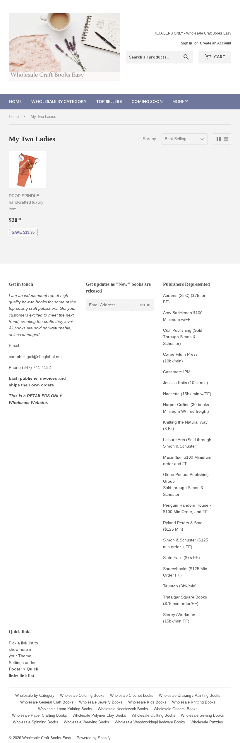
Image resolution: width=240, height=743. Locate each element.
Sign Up (143, 305)
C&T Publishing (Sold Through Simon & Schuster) (182, 337)
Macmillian (173, 457)
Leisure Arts (174, 439)
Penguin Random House (185, 505)
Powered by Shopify (94, 738)
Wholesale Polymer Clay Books (99, 715)
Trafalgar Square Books (185, 597)
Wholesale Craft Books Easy (46, 738)
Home (15, 101)
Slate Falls (172, 557)
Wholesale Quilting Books (153, 715)
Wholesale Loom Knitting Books (65, 709)
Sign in (186, 43)
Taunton (170, 586)
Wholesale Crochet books (131, 695)
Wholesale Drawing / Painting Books (189, 695)
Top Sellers (109, 101)
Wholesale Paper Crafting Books (39, 715)
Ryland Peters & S (180, 522)
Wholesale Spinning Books (35, 722)
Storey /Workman (179, 614)
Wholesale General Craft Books (46, 702)
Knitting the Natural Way (185, 422)
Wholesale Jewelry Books (101, 702)
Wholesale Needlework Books (123, 709)
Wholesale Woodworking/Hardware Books (150, 722)
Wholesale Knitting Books (194, 702)
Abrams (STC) (176, 295)
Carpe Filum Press (180, 354)
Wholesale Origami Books (176, 709)
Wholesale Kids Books (147, 702)
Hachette (171, 393)
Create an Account (215, 43)
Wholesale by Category (58, 101)
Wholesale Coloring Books (82, 695)
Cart (219, 56)
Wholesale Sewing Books (202, 715)
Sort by (149, 138)
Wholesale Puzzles (207, 722)
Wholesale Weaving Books (86, 722)
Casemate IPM (177, 371)
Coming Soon (147, 101)
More (178, 101)
